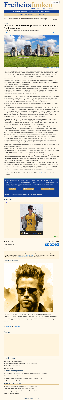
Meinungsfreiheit (17, 371)
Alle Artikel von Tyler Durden (11, 393)
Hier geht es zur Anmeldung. (35, 194)
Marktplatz (36, 11)
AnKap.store (8, 202)
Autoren (31, 11)
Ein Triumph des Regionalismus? (13, 361)
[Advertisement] (31, 345)
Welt (26, 14)
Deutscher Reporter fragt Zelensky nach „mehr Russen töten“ (20, 391)
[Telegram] (55, 245)
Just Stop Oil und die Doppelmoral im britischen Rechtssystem (30, 25)
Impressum (47, 11)
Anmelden (55, 2)
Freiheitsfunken (16, 11)
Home (5, 18)
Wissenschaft (42, 14)
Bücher (42, 11)
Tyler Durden (9, 32)
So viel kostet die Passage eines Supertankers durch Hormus (20, 363)
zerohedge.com (40, 172)
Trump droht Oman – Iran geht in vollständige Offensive (19, 388)
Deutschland (20, 14)
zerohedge (16, 326)
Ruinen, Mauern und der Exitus (12, 376)
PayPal (13, 189)
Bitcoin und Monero (48, 189)
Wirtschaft (30, 14)
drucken (56, 32)
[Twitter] (48, 245)
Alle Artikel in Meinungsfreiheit (12, 380)
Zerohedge (8, 326)
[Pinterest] (51, 245)
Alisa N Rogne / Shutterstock (53, 67)
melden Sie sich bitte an (30, 255)
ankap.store (55, 236)
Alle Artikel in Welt (8, 368)
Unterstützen (24, 11)
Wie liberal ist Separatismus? (12, 365)
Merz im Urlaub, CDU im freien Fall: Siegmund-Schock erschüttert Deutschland (25, 373)
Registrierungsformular (22, 256)
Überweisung (29, 189)
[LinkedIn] (53, 245)
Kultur (36, 14)
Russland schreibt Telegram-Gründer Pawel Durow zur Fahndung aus (23, 378)
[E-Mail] (58, 245)
